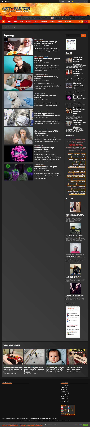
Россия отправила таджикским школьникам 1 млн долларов (79, 122)
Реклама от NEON (70, 303)
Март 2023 (63, 391)
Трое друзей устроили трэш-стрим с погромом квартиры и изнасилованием (75, 214)
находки (75, 176)
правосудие (74, 181)
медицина (69, 147)
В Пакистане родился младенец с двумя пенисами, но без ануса (54, 18)
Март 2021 (63, 398)
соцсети (75, 186)
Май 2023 (63, 387)
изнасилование (72, 166)
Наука (21, 21)
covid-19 (78, 149)
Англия (83, 154)
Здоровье (36, 74)
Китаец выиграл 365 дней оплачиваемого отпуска (74, 369)
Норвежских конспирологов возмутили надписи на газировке (75, 255)
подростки (74, 147)
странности (82, 186)
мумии (83, 174)
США (74, 149)
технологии (71, 142)
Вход (47, 418)
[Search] (80, 21)
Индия (73, 156)
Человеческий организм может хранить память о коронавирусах (45, 167)
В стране (9, 21)
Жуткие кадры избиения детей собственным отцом (73, 276)
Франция (71, 159)
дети (78, 161)
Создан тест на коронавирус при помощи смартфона (46, 77)
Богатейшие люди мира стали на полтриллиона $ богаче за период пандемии (47, 114)
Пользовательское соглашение (8, 418)
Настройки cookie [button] (77, 424)
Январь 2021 (64, 401)
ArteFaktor (46, 45)
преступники (68, 141)
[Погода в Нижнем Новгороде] (73, 1)
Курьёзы (60, 21)
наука (81, 142)
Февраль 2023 (64, 393)
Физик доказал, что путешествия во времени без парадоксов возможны (79, 110)
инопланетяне (81, 166)
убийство (79, 144)
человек (83, 191)
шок (83, 139)
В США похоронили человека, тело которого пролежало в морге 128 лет (13, 370)
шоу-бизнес (74, 150)
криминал (83, 147)
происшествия (75, 145)
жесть (82, 149)
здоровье (74, 141)
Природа (52, 21)
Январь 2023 (64, 394)
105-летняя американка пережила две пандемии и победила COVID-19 (45, 42)
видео (72, 144)
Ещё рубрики (68, 21)
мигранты (77, 174)
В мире (15, 21)
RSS (56, 418)
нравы (70, 150)
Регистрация (51, 418)
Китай (75, 139)
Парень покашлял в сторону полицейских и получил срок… (47, 60)
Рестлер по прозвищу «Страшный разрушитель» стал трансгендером (78, 72)
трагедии (71, 139)
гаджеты (83, 159)
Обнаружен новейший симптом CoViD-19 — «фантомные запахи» (47, 132)
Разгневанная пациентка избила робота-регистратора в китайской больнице (34, 370)
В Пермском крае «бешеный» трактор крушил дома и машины (79, 85)
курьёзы (79, 139)
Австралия (76, 154)
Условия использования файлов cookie (37, 418)
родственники (76, 142)
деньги (68, 139)
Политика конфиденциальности (22, 418)
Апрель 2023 (64, 389)
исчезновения (73, 169)
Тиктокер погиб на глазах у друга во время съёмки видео (74, 236)
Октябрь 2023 (64, 385)
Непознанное (44, 21)
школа (71, 193)
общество (79, 150)
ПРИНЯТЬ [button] (85, 424)
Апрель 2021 (64, 396)
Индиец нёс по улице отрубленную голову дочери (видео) (78, 59)
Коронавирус (40, 39)
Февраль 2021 (64, 400)
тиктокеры (82, 188)
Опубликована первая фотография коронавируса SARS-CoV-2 (44, 148)
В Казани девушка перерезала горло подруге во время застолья (75, 296)
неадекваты (81, 141)
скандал (69, 186)
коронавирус (69, 149)
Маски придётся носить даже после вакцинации (45, 96)
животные (79, 147)
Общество (28, 21)
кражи (70, 171)
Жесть (36, 21)
